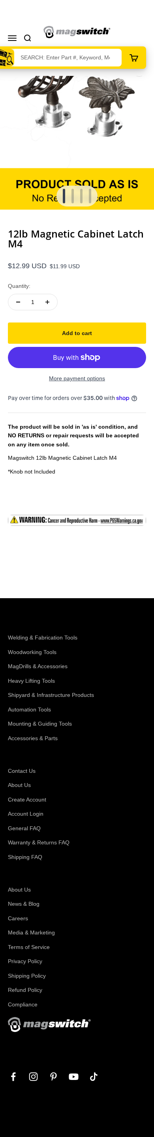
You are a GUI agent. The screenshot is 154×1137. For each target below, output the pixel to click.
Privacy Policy (25, 961)
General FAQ (24, 828)
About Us (19, 785)
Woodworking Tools (32, 652)
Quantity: (19, 286)
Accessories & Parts (33, 738)
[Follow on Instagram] (33, 1076)
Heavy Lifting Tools (31, 681)
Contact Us (22, 771)
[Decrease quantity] (18, 302)
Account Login (25, 814)
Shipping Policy (27, 976)
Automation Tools (29, 709)
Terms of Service (29, 947)
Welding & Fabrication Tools (42, 637)
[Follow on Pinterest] (53, 1076)
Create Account (27, 799)
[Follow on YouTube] (73, 1076)
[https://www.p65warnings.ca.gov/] (77, 520)
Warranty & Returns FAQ (38, 842)
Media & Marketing (31, 932)
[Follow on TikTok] (93, 1076)
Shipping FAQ (25, 857)
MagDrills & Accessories (38, 666)
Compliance (23, 1004)
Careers (18, 918)
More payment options (77, 378)
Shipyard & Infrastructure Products (51, 695)
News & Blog (23, 904)
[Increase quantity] (47, 302)
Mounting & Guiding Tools (40, 724)
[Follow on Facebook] (13, 1076)
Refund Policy (25, 990)
